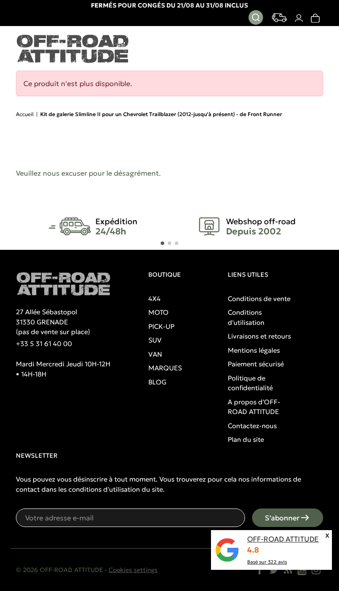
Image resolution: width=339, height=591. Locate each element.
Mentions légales (254, 350)
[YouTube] (302, 570)
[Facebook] (259, 570)
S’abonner (282, 517)
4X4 (154, 298)
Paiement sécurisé (256, 364)
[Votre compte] (298, 18)
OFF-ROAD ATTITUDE (283, 539)
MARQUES (165, 368)
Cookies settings (133, 570)
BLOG (157, 382)
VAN (155, 354)
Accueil (25, 114)
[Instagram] (316, 570)
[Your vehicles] (279, 17)
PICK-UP (161, 326)
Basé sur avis (267, 562)
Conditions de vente (259, 298)
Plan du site (246, 439)
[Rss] (288, 570)
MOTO (158, 312)
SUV (155, 340)
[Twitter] (274, 570)
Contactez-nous (252, 426)
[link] (315, 18)
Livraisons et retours (259, 336)
